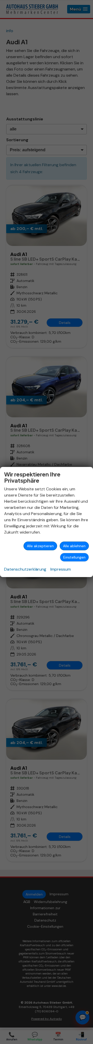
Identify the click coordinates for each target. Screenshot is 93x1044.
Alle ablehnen (74, 546)
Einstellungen (74, 557)
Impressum (60, 569)
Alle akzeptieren (40, 546)
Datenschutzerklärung (25, 569)
